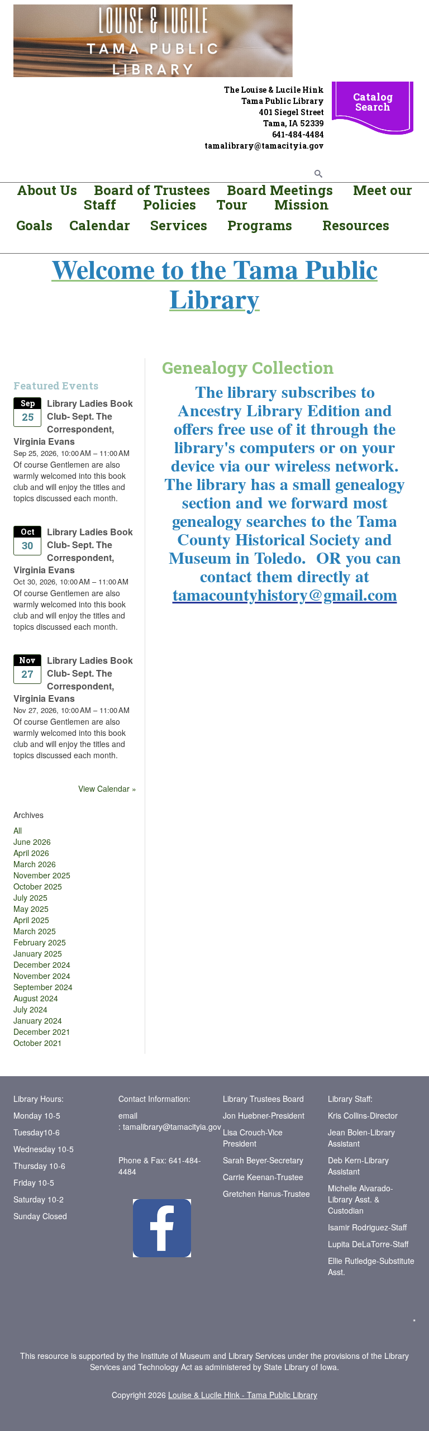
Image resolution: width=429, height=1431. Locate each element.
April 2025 (31, 919)
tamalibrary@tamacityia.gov (172, 1126)
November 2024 (41, 975)
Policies (168, 204)
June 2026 (32, 841)
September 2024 (43, 986)
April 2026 (31, 852)
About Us (47, 190)
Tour (231, 204)
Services (180, 225)
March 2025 (34, 930)
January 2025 (37, 953)
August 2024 (35, 998)
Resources (355, 225)
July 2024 (30, 1009)
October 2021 (37, 1042)
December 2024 (41, 964)
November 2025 (41, 875)
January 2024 (37, 1020)
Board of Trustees (152, 190)
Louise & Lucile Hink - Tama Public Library (242, 1394)
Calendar (99, 225)
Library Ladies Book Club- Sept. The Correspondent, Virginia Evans (73, 422)
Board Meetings (280, 190)
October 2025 (37, 886)
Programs (260, 225)
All (17, 830)
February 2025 (39, 942)
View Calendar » (107, 788)
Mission (300, 204)
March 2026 (34, 863)
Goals (36, 225)
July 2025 (30, 897)
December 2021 (41, 1031)
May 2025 (31, 908)
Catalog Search (373, 101)
